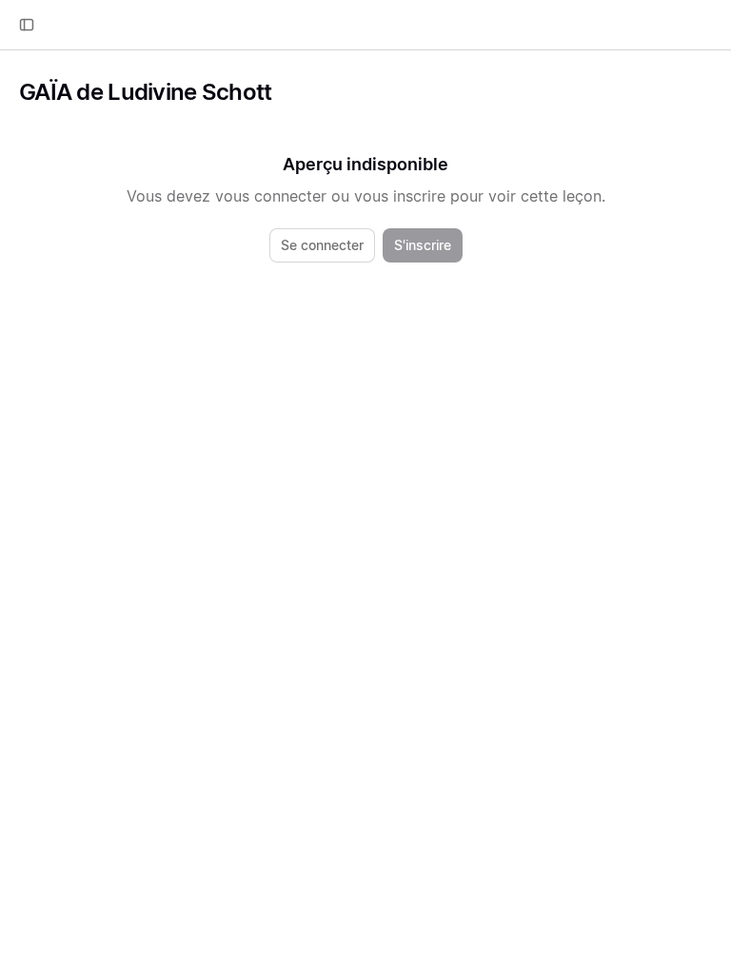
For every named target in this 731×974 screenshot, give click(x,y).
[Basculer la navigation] (27, 25)
